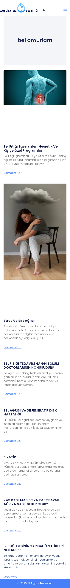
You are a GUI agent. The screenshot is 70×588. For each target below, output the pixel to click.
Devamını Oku (12, 173)
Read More (11, 576)
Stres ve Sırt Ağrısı (19, 320)
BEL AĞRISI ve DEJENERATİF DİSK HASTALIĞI (30, 412)
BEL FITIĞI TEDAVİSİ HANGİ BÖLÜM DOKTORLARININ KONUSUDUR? (31, 365)
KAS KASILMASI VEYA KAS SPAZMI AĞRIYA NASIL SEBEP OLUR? (31, 502)
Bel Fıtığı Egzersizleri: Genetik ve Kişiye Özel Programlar (31, 148)
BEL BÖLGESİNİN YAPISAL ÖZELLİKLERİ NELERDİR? (34, 548)
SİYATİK (10, 457)
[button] (44, 10)
